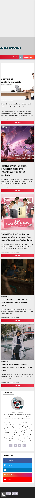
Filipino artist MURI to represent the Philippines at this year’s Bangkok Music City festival (17, 367)
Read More (17, 122)
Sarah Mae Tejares (5, 119)
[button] (3, 494)
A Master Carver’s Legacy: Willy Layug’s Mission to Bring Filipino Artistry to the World (15, 302)
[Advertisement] (17, 18)
